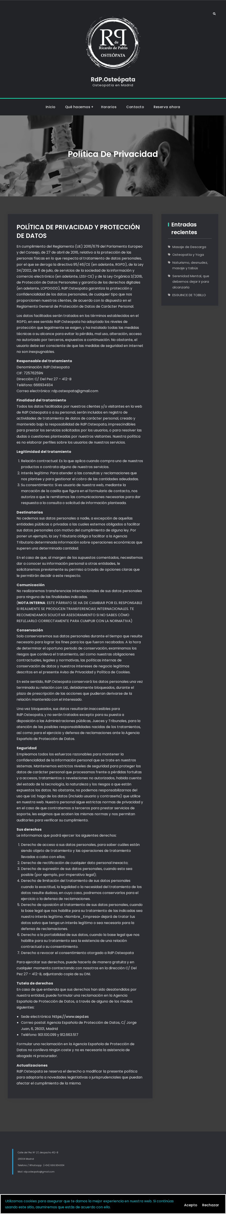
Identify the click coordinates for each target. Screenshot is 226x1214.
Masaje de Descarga (189, 247)
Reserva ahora (167, 107)
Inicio (50, 107)
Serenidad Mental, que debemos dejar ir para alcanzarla (190, 282)
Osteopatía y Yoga (188, 254)
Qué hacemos (77, 107)
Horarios (109, 107)
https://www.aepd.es (70, 1016)
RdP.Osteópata (113, 79)
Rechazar (210, 1205)
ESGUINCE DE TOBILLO (189, 295)
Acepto (190, 1205)
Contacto (135, 107)
